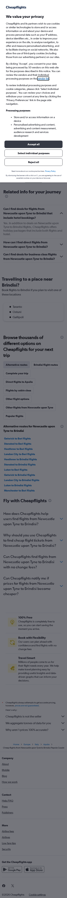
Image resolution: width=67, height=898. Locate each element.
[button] (33, 144)
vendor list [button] (43, 78)
